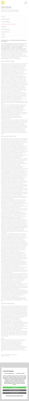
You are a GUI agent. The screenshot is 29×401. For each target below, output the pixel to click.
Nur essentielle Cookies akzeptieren (14, 390)
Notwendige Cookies (10, 373)
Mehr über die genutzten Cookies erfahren (14, 395)
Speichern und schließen (14, 393)
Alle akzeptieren (14, 387)
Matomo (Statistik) (21, 373)
